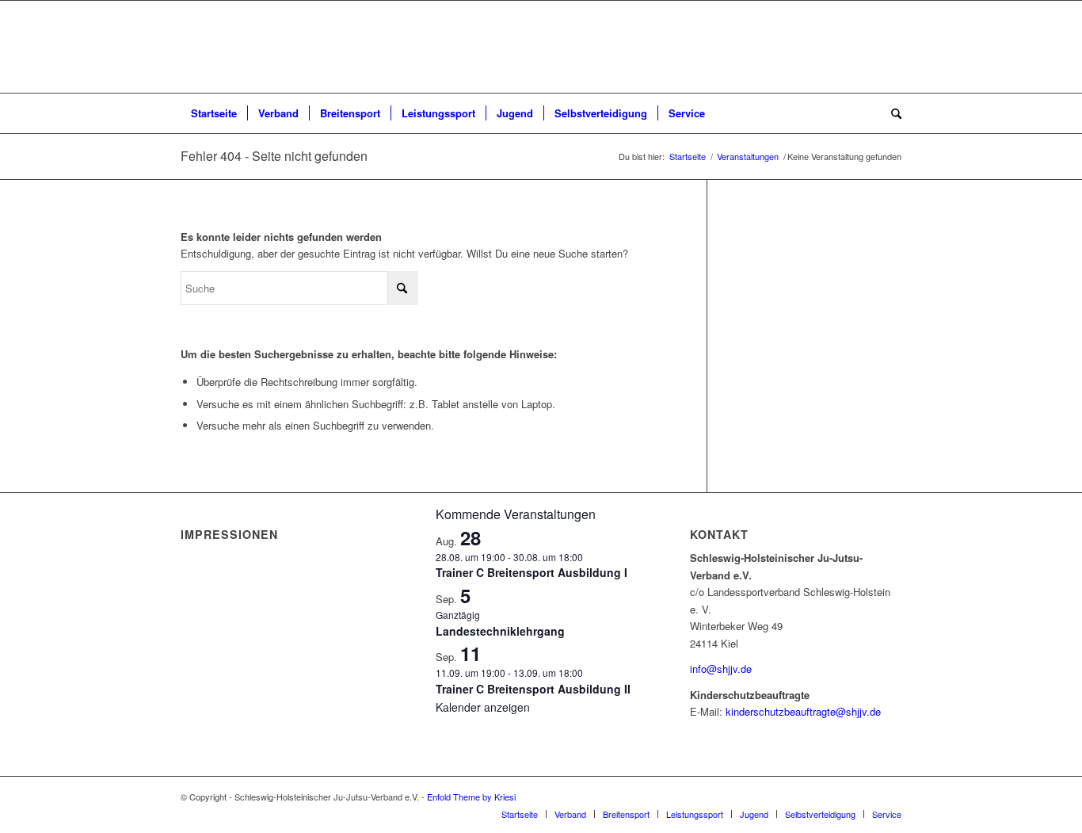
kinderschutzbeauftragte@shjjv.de (803, 711)
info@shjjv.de (721, 668)
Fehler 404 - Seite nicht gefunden (274, 156)
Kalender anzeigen (483, 707)
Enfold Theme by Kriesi (471, 796)
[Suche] (891, 113)
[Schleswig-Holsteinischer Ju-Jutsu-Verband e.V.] (541, 47)
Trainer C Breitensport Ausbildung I (531, 572)
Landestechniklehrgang (500, 631)
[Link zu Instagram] (889, 796)
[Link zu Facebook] (866, 796)
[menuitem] (214, 113)
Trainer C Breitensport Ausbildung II (533, 689)
